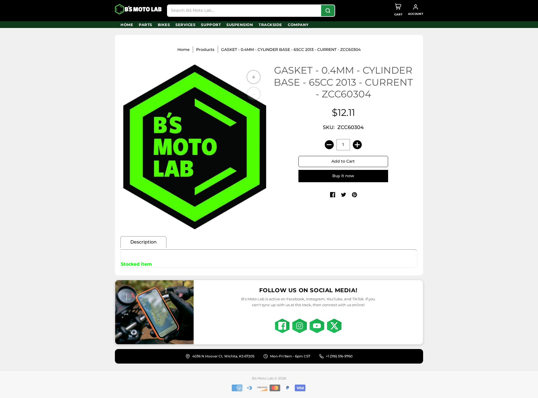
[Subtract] (329, 144)
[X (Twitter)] (334, 326)
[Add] (357, 144)
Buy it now (343, 175)
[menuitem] (127, 24)
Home (183, 49)
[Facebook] (282, 326)
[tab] (143, 242)
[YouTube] (317, 326)
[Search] (328, 10)
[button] (332, 195)
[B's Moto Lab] (139, 9)
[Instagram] (299, 326)
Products (205, 49)
